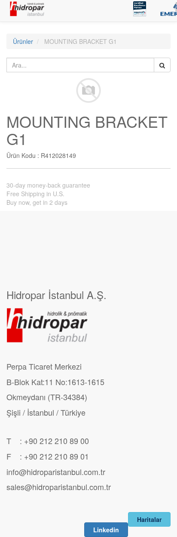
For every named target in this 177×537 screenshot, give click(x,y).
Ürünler (23, 41)
